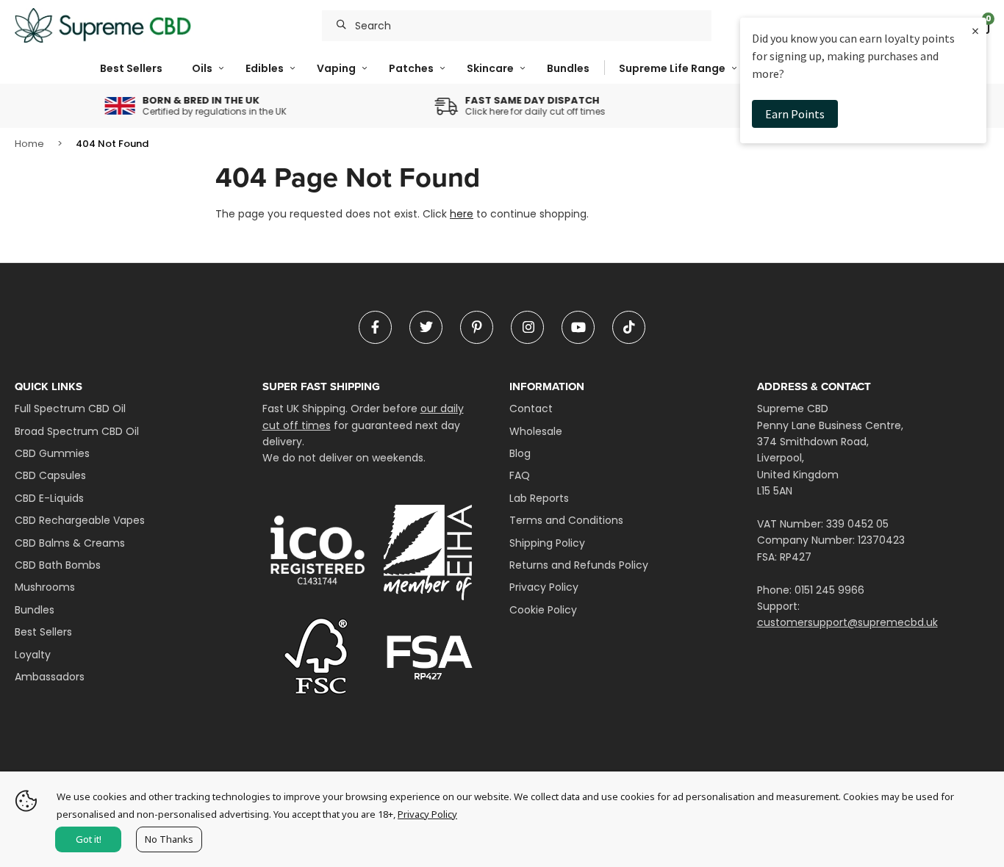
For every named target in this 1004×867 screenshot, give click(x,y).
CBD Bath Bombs (58, 565)
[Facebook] (375, 327)
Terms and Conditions (566, 520)
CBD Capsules (50, 475)
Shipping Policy (547, 543)
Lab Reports (539, 498)
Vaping (336, 68)
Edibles (264, 68)
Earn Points (795, 114)
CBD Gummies (52, 453)
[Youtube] (578, 327)
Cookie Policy (543, 609)
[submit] (341, 25)
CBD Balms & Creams (70, 543)
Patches (411, 68)
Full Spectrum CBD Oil (70, 408)
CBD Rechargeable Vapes (80, 520)
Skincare (490, 68)
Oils (202, 68)
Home (29, 144)
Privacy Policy (543, 587)
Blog (520, 453)
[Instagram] (527, 327)
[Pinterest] (476, 327)
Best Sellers (131, 68)
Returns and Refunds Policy (578, 565)
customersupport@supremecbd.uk (847, 622)
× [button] (975, 30)
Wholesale (535, 431)
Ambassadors (50, 676)
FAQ (519, 475)
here (461, 213)
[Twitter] (425, 327)
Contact (531, 408)
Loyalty (33, 654)
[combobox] (516, 25)
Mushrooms (45, 587)
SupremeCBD (103, 25)
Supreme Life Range (672, 68)
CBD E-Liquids (49, 498)
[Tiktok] (628, 327)
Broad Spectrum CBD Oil (77, 431)
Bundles (568, 68)
